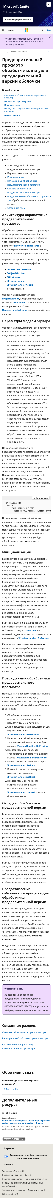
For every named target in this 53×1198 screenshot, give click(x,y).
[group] (26, 507)
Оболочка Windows (18, 51)
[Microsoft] (26, 30)
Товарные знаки (35, 1190)
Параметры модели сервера (17, 101)
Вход (48, 30)
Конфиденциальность (35, 1179)
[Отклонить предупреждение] (48, 4)
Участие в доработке (12, 1179)
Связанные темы (16, 207)
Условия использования (13, 1190)
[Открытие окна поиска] (42, 30)
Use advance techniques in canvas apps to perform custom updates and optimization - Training (26, 1121)
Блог (27, 1175)
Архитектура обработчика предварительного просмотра (25, 96)
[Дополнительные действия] (48, 52)
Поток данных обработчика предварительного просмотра (26, 109)
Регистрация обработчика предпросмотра (25, 1038)
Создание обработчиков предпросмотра (24, 1032)
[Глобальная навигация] (2, 30)
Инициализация (12, 105)
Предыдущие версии (12, 1175)
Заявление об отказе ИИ (13, 1171)
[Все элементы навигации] (4, 52)
